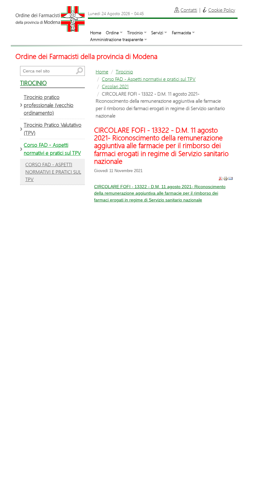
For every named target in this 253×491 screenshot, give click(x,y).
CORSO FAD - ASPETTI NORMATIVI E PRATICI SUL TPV (53, 172)
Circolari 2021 (115, 86)
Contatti (188, 9)
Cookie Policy (221, 9)
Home (95, 32)
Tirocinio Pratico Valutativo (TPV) (52, 129)
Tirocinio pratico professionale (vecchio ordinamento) (48, 105)
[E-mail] (230, 178)
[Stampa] (225, 178)
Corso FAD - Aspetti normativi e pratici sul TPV (149, 78)
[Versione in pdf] (220, 178)
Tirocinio (124, 71)
